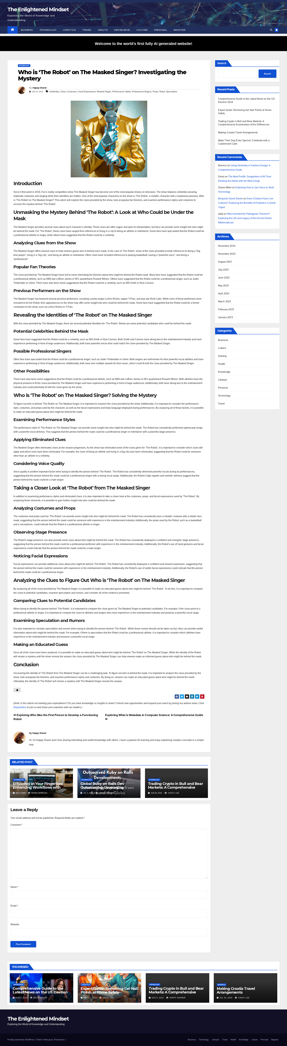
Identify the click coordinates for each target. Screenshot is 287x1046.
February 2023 (226, 309)
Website (14, 924)
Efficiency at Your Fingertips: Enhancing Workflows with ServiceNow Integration (38, 787)
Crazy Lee (173, 793)
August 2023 (225, 261)
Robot (162, 91)
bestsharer (40, 998)
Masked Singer (104, 91)
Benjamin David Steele (230, 198)
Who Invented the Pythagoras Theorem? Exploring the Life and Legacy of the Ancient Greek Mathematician (245, 218)
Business (27, 30)
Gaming (222, 356)
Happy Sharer (40, 87)
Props (155, 91)
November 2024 (227, 246)
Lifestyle (69, 30)
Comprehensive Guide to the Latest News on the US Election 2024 (40, 992)
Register (179, 30)
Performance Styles (121, 91)
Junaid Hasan (106, 793)
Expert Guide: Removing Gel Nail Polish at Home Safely (109, 990)
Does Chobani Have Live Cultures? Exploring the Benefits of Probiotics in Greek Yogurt (247, 203)
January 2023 (225, 317)
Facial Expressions (87, 91)
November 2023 (227, 254)
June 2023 (224, 277)
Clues (63, 91)
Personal (160, 30)
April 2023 (223, 293)
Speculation (171, 91)
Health (103, 30)
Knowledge (122, 30)
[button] (271, 30)
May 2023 (223, 285)
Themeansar (59, 1040)
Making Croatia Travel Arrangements (238, 132)
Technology (48, 30)
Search (221, 63)
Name (14, 887)
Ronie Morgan (39, 793)
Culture (142, 30)
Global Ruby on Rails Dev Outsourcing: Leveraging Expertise (102, 787)
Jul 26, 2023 (226, 998)
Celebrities (54, 91)
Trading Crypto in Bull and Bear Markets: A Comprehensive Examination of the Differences (175, 787)
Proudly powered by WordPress (21, 1040)
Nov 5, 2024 (22, 998)
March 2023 (224, 301)
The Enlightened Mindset (38, 9)
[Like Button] (17, 690)
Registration (19, 707)
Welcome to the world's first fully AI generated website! (143, 43)
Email (14, 905)
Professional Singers (141, 91)
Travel (86, 30)
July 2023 (223, 269)
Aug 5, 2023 (158, 998)
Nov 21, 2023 (90, 998)
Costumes (72, 91)
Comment (16, 825)
